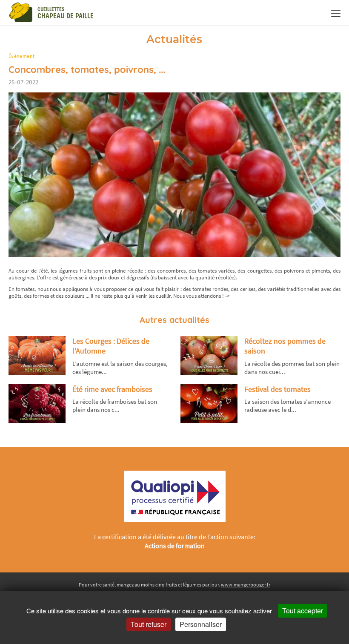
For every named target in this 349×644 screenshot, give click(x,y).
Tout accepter (302, 610)
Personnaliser (201, 624)
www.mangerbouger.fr (245, 584)
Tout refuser (148, 624)
